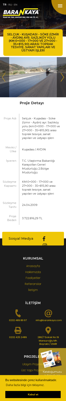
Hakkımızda (33, 272)
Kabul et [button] (33, 394)
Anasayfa (33, 266)
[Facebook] (44, 239)
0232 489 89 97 (18, 320)
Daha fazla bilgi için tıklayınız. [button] (25, 385)
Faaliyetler (33, 278)
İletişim (33, 290)
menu (60, 6)
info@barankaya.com (49, 320)
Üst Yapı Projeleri (33, 370)
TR (4, 4)
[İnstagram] (45, 246)
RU (10, 4)
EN (15, 4)
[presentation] (4, 77)
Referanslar (33, 284)
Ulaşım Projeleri (33, 364)
